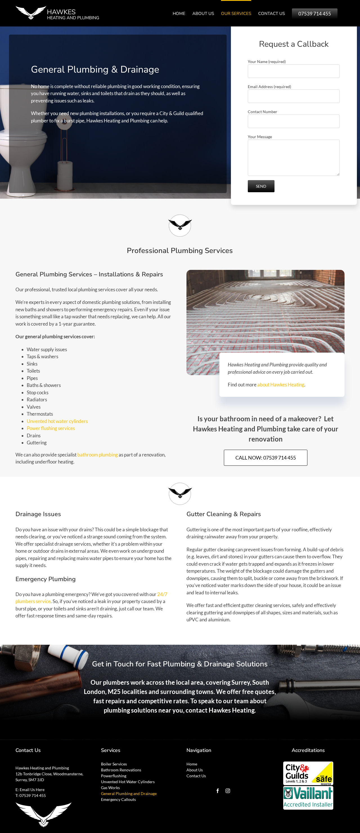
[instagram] (228, 791)
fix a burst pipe (69, 121)
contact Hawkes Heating (220, 710)
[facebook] (217, 791)
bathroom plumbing (97, 455)
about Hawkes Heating (280, 385)
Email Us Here (32, 789)
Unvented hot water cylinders (57, 421)
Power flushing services (51, 428)
